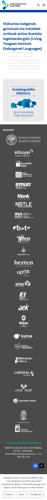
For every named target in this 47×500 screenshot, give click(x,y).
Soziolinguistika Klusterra (20, 52)
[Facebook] (35, 465)
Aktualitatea (13, 56)
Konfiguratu (36, 494)
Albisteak (28, 56)
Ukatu (21, 494)
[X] (41, 465)
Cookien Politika (35, 487)
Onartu (8, 494)
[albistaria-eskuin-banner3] (23, 95)
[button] (38, 5)
